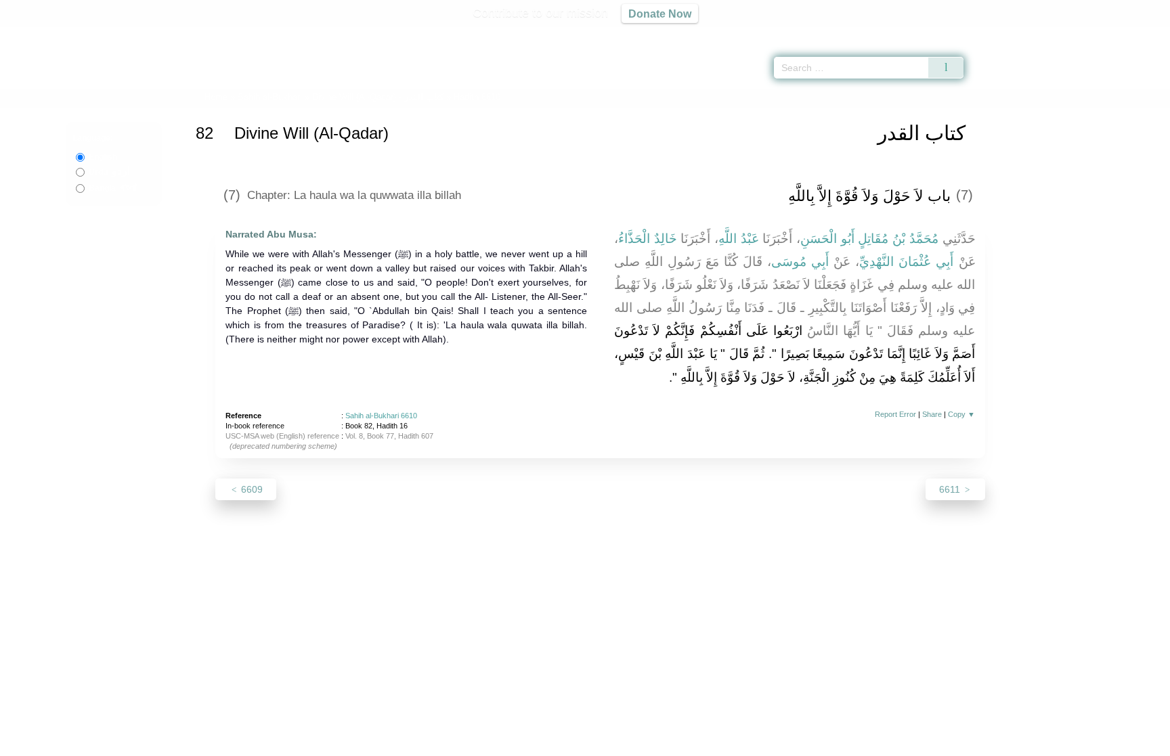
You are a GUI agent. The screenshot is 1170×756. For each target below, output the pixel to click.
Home (216, 97)
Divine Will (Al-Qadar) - (379, 97)
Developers (574, 743)
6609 (250, 489)
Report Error (895, 414)
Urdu (109, 172)
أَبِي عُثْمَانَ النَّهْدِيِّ (906, 261)
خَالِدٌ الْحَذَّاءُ (647, 238)
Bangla (113, 188)
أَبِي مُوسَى (800, 261)
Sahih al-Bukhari (270, 97)
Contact (628, 743)
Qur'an (1001, 34)
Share (932, 414)
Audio (1137, 34)
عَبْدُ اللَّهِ (738, 238)
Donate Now (659, 13)
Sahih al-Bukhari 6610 (381, 416)
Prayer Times (1090, 34)
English (103, 157)
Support (519, 743)
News (478, 743)
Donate (673, 743)
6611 (951, 489)
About (442, 743)
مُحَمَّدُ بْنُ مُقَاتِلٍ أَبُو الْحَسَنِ (869, 238)
